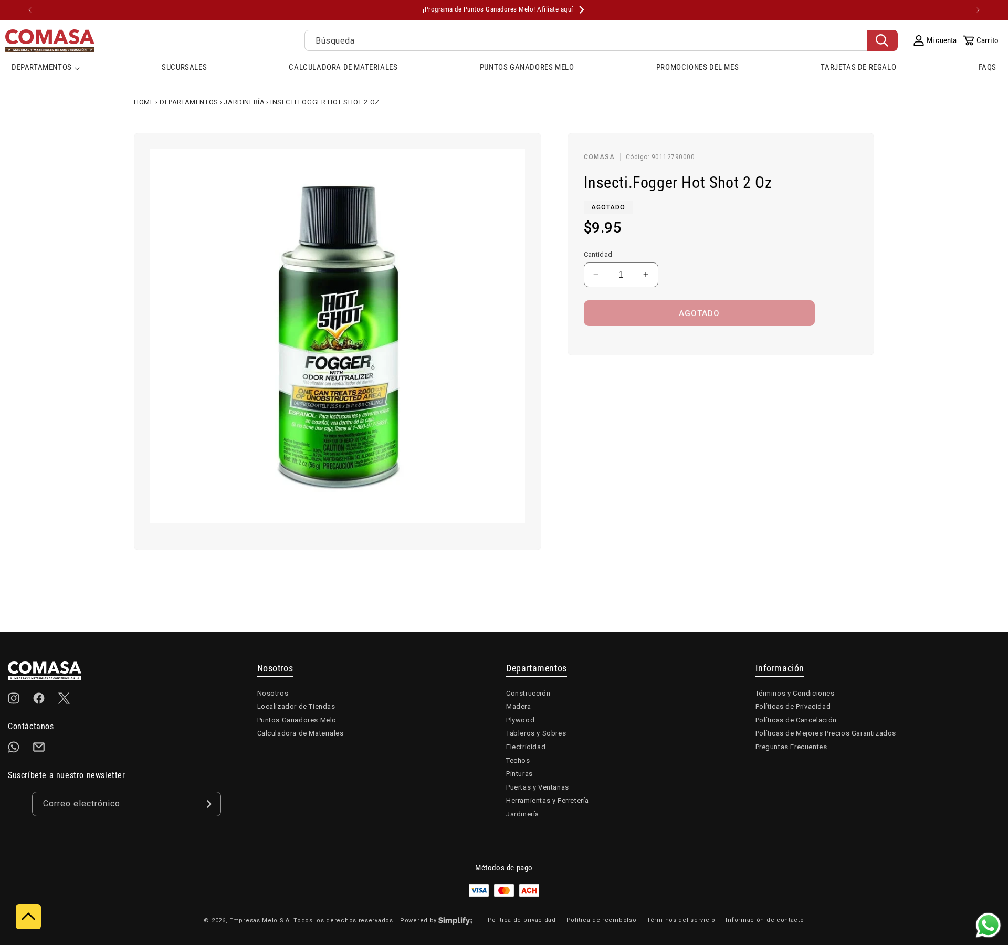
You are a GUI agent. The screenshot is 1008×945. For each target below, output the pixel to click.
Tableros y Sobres (536, 733)
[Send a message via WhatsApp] (988, 925)
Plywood (520, 720)
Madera (518, 706)
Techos (518, 760)
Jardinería (244, 102)
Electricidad (525, 747)
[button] (45, 68)
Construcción (528, 693)
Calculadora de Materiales (300, 733)
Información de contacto (765, 920)
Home (144, 102)
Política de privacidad (522, 920)
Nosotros (273, 693)
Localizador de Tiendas (296, 706)
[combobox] (601, 40)
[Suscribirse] (208, 804)
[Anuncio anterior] (29, 10)
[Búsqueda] (882, 40)
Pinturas (519, 774)
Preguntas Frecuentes (791, 747)
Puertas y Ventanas (537, 787)
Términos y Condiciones (795, 693)
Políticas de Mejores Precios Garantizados (826, 733)
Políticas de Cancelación (796, 720)
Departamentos (189, 102)
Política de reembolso (601, 920)
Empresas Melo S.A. (261, 920)
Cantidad (598, 254)
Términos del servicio (681, 920)
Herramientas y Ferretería (547, 800)
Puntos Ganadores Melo (297, 720)
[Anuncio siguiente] (978, 10)
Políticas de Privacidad (793, 706)
